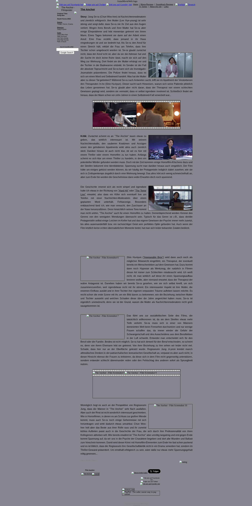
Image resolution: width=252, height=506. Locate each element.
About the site (156, 7)
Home (135, 4)
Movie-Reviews (147, 4)
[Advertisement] (170, 32)
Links (166, 7)
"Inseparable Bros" (153, 257)
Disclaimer (136, 505)
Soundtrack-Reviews (164, 4)
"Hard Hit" (123, 190)
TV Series (143, 7)
